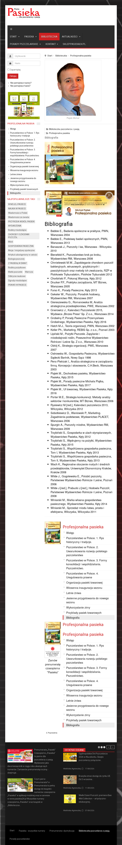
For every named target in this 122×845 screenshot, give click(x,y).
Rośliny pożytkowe (17, 267)
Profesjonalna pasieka (80, 55)
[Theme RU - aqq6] (23, 13)
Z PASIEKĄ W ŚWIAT (17, 263)
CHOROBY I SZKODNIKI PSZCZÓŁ (18, 236)
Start (13, 36)
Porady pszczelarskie (24, 44)
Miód (10, 242)
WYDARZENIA (14, 226)
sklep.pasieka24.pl (74, 44)
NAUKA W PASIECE (17, 208)
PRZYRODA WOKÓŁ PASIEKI (21, 221)
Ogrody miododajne (17, 280)
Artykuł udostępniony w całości (22, 255)
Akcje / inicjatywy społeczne (21, 250)
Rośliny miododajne (17, 230)
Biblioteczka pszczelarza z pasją (64, 128)
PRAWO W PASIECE (17, 285)
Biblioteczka (49, 36)
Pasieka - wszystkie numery (32, 831)
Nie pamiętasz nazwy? (21, 83)
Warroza (29, 272)
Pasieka (29, 36)
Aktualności (70, 36)
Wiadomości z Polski (17, 213)
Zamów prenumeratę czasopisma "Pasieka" (52, 666)
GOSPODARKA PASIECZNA (21, 246)
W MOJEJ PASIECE (17, 204)
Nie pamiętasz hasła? (20, 86)
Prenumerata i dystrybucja (62, 831)
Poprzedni (108, 747)
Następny (113, 747)
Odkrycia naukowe (16, 276)
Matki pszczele (15, 272)
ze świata (83, 783)
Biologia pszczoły (16, 259)
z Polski (66, 764)
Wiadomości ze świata (18, 217)
